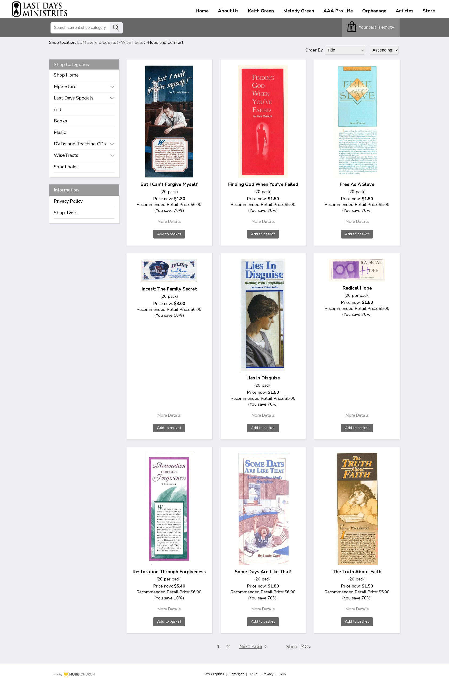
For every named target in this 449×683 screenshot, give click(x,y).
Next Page (250, 646)
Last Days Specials (74, 98)
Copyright (236, 674)
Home (202, 11)
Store (429, 11)
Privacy (268, 674)
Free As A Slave (357, 184)
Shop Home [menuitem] (66, 75)
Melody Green (298, 11)
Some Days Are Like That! (263, 572)
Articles (404, 11)
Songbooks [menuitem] (66, 167)
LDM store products (96, 42)
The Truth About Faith (357, 572)
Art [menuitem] (58, 109)
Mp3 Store (65, 86)
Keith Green (261, 11)
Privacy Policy (68, 201)
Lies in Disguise (263, 378)
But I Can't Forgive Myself (169, 184)
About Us (228, 11)
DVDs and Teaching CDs (80, 144)
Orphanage (374, 11)
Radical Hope (357, 288)
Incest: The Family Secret (169, 289)
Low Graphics (214, 674)
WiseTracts (132, 42)
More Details (169, 221)
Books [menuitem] (60, 121)
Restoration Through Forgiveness (169, 572)
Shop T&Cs (66, 212)
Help (282, 674)
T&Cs (253, 674)
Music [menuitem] (60, 132)
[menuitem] (84, 86)
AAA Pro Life (338, 11)
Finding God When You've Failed (263, 184)
